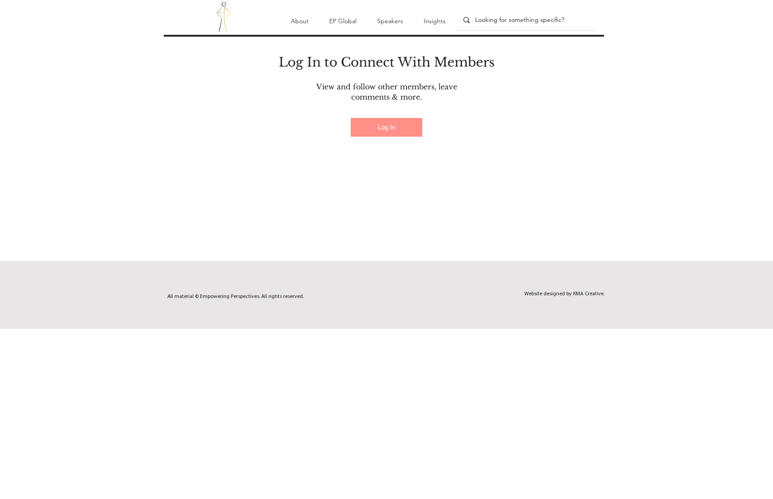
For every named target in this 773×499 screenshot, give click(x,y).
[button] (299, 17)
